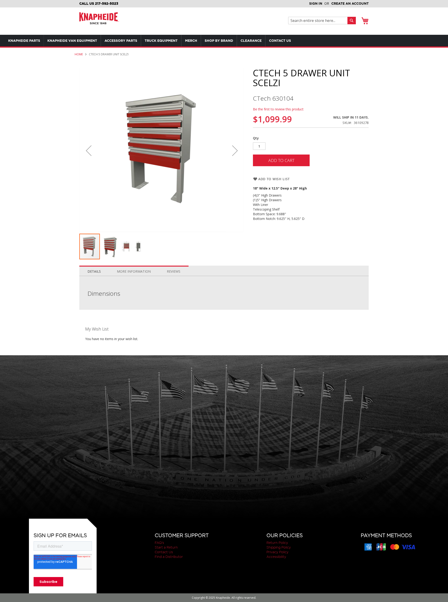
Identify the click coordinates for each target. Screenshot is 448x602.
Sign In (315, 3)
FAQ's (159, 543)
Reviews (173, 271)
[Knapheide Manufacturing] (99, 21)
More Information (134, 271)
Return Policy (277, 543)
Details (94, 271)
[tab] (94, 270)
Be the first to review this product (278, 109)
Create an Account (350, 3)
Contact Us (164, 552)
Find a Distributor (169, 557)
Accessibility (276, 557)
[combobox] (319, 20)
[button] (88, 150)
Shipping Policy (278, 547)
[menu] (159, 40)
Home (79, 54)
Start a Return (166, 547)
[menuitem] (24, 40)
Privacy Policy (277, 552)
